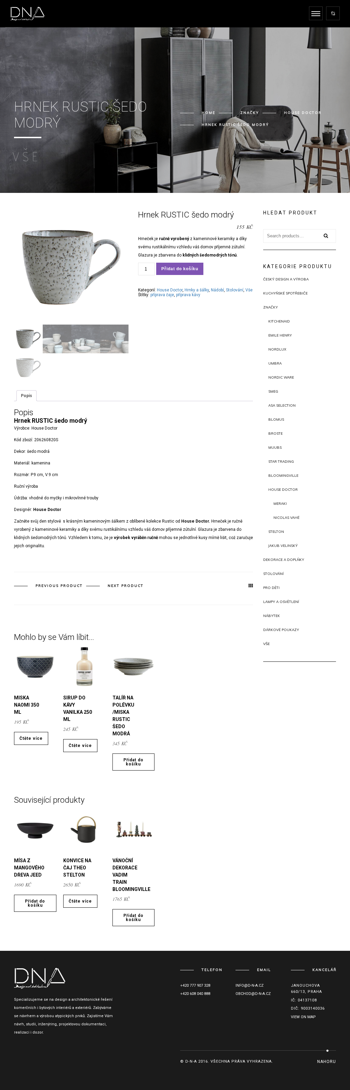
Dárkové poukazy (281, 630)
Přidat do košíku (179, 268)
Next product (126, 585)
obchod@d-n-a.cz (253, 993)
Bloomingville (283, 475)
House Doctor (303, 112)
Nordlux (277, 349)
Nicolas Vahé (286, 517)
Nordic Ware (281, 377)
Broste (275, 433)
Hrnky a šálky (197, 290)
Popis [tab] (26, 395)
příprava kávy (188, 294)
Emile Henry (280, 335)
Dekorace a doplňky (283, 559)
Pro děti (271, 588)
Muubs (275, 447)
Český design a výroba (286, 279)
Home (208, 112)
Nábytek (271, 616)
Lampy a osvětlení (281, 602)
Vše (249, 290)
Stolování (234, 290)
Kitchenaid (279, 321)
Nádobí (217, 290)
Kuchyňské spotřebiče (285, 293)
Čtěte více (31, 738)
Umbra (275, 363)
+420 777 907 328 (195, 985)
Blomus (276, 419)
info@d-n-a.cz (249, 985)
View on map (303, 1017)
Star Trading (281, 461)
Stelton (276, 531)
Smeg (273, 391)
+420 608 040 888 (195, 993)
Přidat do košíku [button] (133, 762)
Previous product (59, 585)
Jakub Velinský (283, 545)
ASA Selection (282, 405)
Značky (249, 112)
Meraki (280, 503)
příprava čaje (162, 294)
